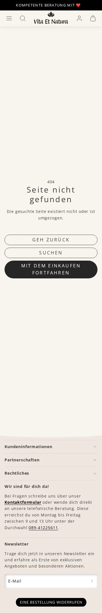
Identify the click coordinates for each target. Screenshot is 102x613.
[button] (9, 18)
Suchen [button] (51, 253)
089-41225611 (43, 527)
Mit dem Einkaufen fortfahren (51, 269)
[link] (79, 18)
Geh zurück (51, 240)
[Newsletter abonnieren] (92, 581)
